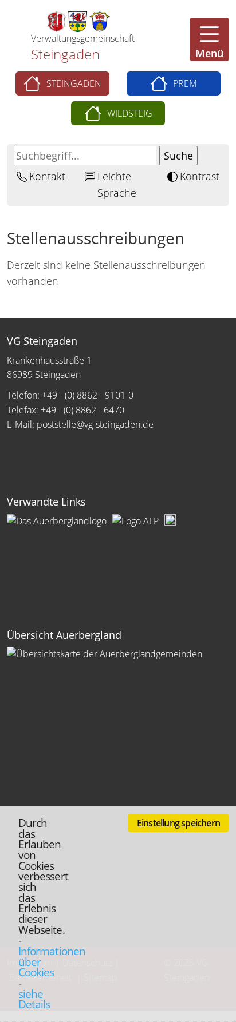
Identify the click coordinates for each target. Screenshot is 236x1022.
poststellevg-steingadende (95, 424)
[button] (209, 39)
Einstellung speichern (178, 823)
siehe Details (34, 999)
